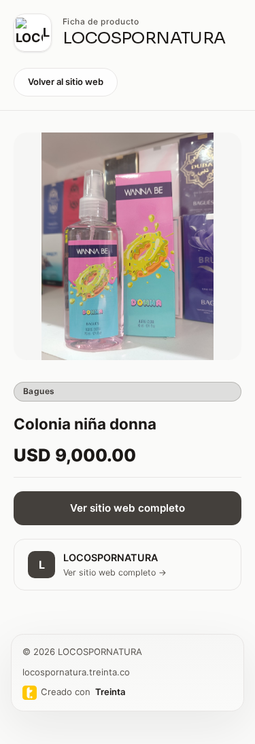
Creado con (83, 691)
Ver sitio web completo (127, 507)
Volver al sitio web (65, 81)
